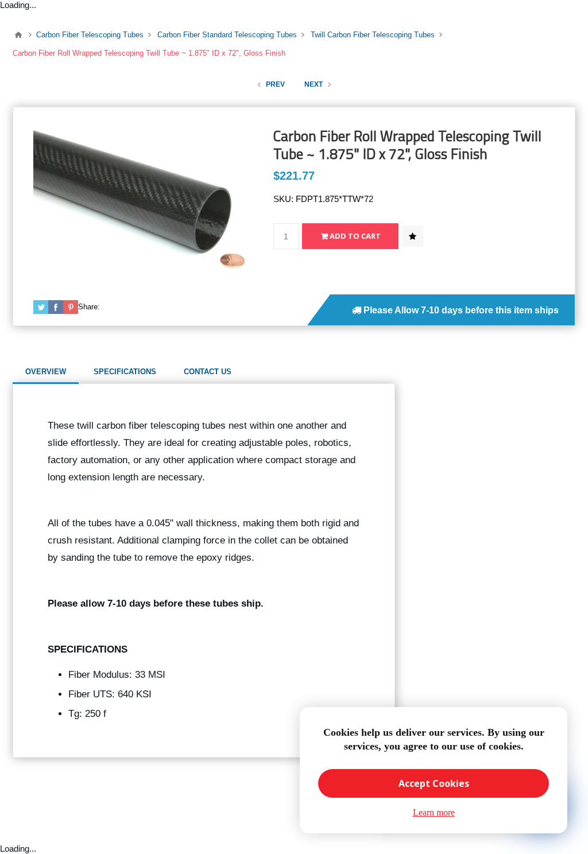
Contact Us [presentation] (207, 371)
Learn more (434, 812)
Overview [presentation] (45, 371)
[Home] (18, 35)
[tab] (46, 371)
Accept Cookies (434, 783)
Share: (89, 306)
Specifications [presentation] (125, 371)
